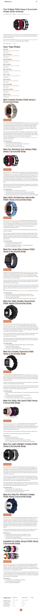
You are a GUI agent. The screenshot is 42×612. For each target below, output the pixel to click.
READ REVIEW (6, 52)
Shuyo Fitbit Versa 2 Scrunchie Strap (12, 95)
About (14, 602)
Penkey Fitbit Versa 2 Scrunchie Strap (12, 50)
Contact (14, 605)
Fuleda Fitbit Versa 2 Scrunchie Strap (12, 85)
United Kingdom (25, 600)
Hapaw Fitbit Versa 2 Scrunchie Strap (12, 65)
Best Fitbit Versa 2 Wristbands (11, 41)
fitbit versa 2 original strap (23, 290)
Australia (23, 604)
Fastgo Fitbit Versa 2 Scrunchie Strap (12, 90)
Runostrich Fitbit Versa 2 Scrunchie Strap (13, 70)
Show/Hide (14, 43)
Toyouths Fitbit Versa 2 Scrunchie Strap (12, 75)
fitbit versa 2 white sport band (20, 137)
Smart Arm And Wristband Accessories (23, 14)
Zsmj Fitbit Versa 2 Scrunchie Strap (11, 80)
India (23, 605)
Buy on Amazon (7, 120)
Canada (23, 602)
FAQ (13, 604)
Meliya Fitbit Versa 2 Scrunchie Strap (12, 55)
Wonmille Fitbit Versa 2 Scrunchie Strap (12, 60)
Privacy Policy (15, 600)
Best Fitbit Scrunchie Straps (21, 39)
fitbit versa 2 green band (32, 137)
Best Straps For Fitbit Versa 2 (32, 39)
